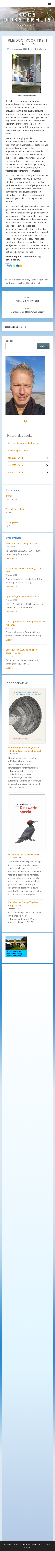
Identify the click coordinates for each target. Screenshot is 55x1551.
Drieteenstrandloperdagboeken (23, 442)
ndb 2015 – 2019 (15, 465)
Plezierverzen (13, 490)
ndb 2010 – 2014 (15, 457)
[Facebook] (7, 265)
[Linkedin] (17, 265)
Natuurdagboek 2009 (18, 450)
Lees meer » (11, 558)
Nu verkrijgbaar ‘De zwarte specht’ (24, 854)
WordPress (36, 1544)
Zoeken (9, 340)
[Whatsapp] (14, 265)
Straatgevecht (12, 522)
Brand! (9, 495)
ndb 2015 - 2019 (34, 282)
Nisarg (27, 1547)
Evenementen (14, 537)
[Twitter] (10, 265)
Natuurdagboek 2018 (19, 279)
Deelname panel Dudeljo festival (21, 543)
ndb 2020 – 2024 (15, 472)
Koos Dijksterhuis (39, 49)
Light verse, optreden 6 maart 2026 (22, 596)
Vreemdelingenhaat (15, 509)
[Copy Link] (20, 265)
